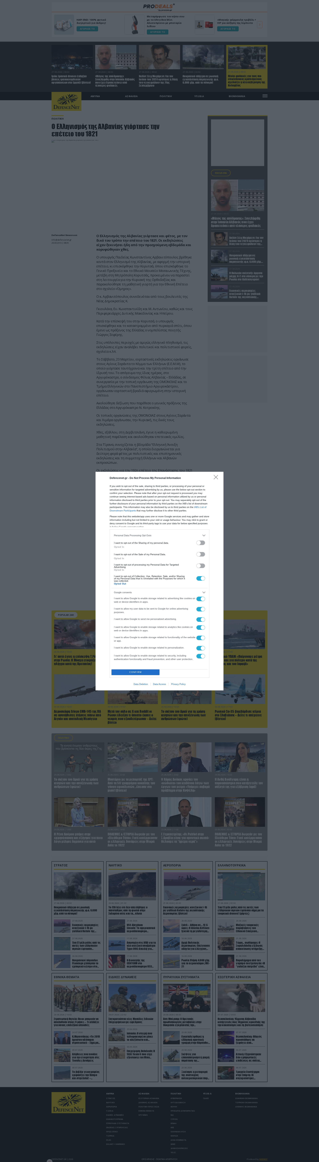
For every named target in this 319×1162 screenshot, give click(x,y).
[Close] (217, 478)
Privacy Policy (178, 684)
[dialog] (159, 581)
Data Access (159, 684)
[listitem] (159, 535)
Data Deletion (141, 684)
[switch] (200, 543)
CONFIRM (135, 672)
